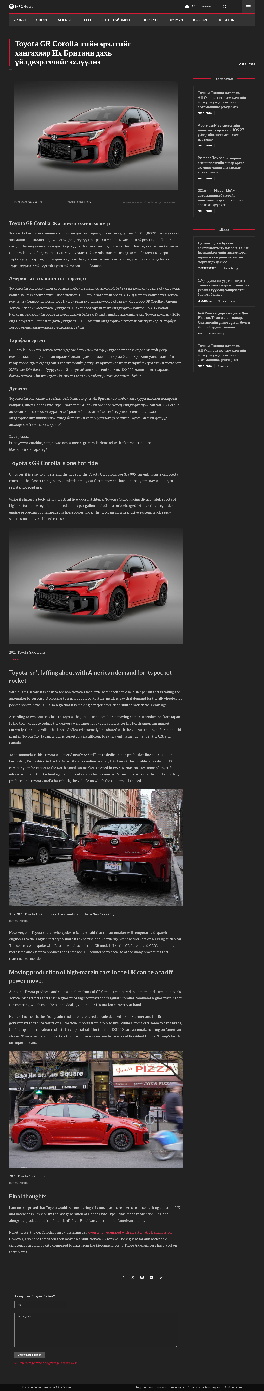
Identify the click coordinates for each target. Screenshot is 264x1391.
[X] (132, 1277)
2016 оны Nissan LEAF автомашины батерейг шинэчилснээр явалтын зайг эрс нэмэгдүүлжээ (221, 197)
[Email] (142, 1277)
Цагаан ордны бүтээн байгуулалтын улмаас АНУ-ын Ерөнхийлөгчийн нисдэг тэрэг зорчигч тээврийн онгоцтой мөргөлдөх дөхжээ (223, 252)
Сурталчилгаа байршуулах (204, 1387)
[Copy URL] (161, 1277)
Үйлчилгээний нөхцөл (170, 1387)
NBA (200, 333)
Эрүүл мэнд (205, 301)
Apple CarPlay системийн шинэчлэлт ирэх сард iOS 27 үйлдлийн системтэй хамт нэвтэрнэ (221, 132)
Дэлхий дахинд (207, 268)
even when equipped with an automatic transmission (130, 1232)
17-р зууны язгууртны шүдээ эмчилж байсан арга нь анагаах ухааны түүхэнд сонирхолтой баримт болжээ (223, 287)
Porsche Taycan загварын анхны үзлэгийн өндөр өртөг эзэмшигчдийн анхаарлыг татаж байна (221, 165)
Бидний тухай (144, 1387)
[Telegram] (151, 1277)
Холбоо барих (233, 1387)
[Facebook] (123, 1277)
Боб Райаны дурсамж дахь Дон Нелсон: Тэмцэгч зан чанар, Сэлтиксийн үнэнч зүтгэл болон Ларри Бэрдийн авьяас (224, 320)
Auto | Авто (247, 63)
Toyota (14, 659)
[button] (224, 6)
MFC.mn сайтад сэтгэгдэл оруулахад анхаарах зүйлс (45, 1363)
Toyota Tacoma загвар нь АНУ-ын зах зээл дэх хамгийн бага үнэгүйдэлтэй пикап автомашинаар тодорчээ (222, 99)
